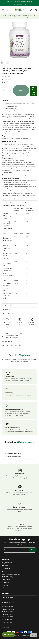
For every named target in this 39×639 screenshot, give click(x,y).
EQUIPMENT (5, 582)
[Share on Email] (16, 345)
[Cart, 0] (35, 10)
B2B (3, 588)
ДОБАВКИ (5, 566)
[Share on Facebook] (8, 345)
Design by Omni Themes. (28, 635)
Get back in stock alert (33, 91)
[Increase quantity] (10, 90)
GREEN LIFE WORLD (14, 635)
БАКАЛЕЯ (5, 571)
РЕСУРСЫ (5, 585)
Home (4, 15)
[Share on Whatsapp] (12, 345)
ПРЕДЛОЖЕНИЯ (7, 563)
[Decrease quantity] (4, 90)
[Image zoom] (19, 40)
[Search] (7, 10)
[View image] (2, 62)
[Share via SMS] (20, 345)
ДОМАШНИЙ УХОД (7, 577)
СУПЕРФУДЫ (6, 568)
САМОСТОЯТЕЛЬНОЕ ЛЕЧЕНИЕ (11, 574)
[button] (3, 10)
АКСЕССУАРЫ (6, 580)
